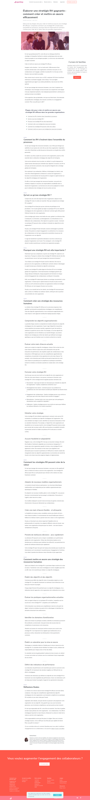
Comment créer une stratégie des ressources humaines (42, 124)
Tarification (55, 2)
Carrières (49, 781)
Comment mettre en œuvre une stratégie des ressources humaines (45, 129)
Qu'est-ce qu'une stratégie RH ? (36, 119)
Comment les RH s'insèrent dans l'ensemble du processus (42, 116)
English (61, 780)
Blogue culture (62, 787)
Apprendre (62, 2)
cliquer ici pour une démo (57, 728)
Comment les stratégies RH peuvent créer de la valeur (42, 126)
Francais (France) (63, 783)
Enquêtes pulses (12, 786)
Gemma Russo (33, 735)
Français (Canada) (63, 781)
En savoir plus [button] (31, 796)
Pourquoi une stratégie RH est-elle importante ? (40, 121)
